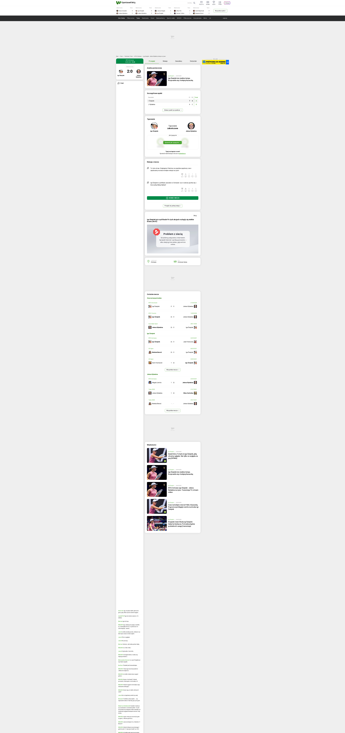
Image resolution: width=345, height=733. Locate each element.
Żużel (152, 18)
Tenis (138, 18)
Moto (205, 18)
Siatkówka (145, 18)
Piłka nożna (130, 18)
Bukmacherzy (160, 18)
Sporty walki (171, 18)
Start (117, 56)
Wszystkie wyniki (220, 10)
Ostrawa (153, 262)
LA (210, 18)
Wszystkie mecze (172, 370)
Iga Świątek (171, 76)
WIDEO (179, 18)
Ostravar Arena (182, 262)
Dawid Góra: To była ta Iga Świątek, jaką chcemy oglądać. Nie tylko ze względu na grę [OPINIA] (183, 456)
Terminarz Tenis (129, 56)
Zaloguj (227, 3)
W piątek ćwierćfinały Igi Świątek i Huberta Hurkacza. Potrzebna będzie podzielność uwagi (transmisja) (181, 524)
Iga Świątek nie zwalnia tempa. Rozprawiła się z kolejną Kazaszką (180, 79)
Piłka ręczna (187, 18)
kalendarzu (182, 153)
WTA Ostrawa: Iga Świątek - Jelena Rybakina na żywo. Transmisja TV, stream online (183, 490)
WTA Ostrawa (138, 56)
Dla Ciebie (121, 18)
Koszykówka (197, 18)
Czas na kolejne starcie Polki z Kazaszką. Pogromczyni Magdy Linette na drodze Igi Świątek (183, 507)
